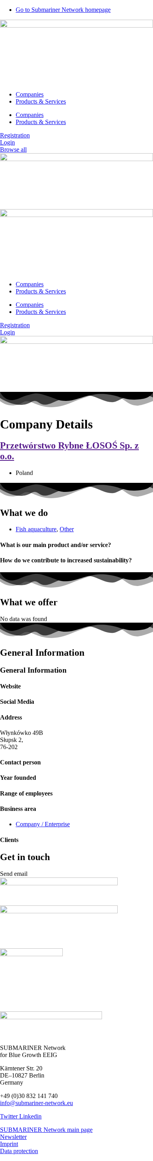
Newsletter (13, 1136)
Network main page (68, 1129)
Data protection (19, 1151)
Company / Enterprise (43, 824)
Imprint (9, 1144)
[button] (13, 873)
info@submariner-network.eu (36, 1103)
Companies (30, 94)
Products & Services (41, 101)
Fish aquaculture (36, 529)
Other (67, 529)
